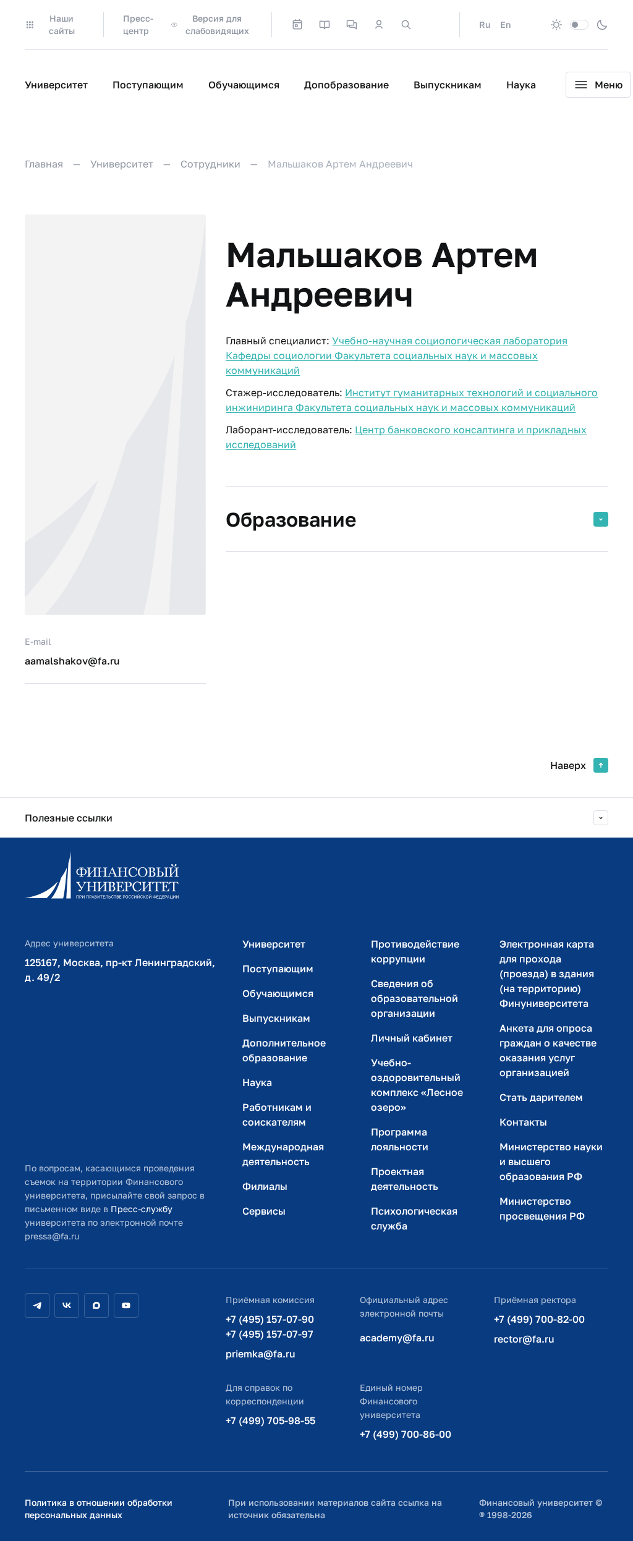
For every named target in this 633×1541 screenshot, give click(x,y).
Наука (521, 85)
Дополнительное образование (284, 1050)
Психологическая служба (414, 1218)
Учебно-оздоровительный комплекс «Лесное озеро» (417, 1084)
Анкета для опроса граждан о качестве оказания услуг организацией (548, 1050)
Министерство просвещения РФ (542, 1208)
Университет (56, 85)
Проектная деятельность (404, 1178)
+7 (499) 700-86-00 (405, 1434)
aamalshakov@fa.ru (72, 661)
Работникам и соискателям (277, 1114)
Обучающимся (243, 85)
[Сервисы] (352, 24)
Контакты (523, 1122)
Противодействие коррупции (415, 951)
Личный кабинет (411, 1038)
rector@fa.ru (524, 1339)
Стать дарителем (541, 1097)
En (505, 24)
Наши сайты (62, 24)
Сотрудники (210, 164)
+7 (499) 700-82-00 (539, 1319)
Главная (44, 164)
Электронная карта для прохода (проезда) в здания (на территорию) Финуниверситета (546, 973)
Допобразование (346, 85)
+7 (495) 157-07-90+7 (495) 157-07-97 (270, 1326)
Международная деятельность (283, 1154)
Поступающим (148, 85)
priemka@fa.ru (260, 1354)
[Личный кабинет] (379, 24)
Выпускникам (448, 85)
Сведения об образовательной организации (414, 998)
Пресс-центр (138, 24)
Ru (484, 24)
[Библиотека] (324, 24)
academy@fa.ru (397, 1337)
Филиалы (264, 1186)
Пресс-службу (141, 1209)
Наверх (568, 765)
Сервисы (264, 1211)
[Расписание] (297, 24)
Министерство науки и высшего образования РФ (551, 1161)
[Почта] (433, 24)
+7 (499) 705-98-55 (270, 1420)
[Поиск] (406, 24)
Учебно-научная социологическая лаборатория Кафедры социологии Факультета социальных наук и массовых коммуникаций (396, 355)
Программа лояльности (399, 1139)
